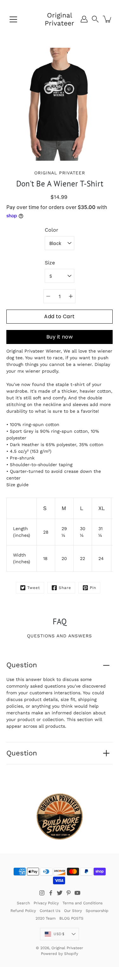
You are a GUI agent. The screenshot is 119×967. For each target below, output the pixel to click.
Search (23, 903)
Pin (93, 587)
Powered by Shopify (59, 953)
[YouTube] (77, 892)
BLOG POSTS (71, 918)
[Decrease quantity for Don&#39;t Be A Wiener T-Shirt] (48, 296)
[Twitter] (60, 892)
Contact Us (50, 910)
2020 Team (46, 918)
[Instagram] (42, 892)
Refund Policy (23, 910)
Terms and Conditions (82, 903)
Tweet (33, 587)
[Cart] (107, 19)
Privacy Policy (46, 903)
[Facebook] (51, 892)
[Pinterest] (68, 892)
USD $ (59, 933)
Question (21, 665)
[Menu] (13, 19)
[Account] (84, 19)
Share (65, 587)
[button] (95, 19)
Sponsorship (97, 910)
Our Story (73, 910)
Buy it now (59, 336)
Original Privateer (59, 19)
